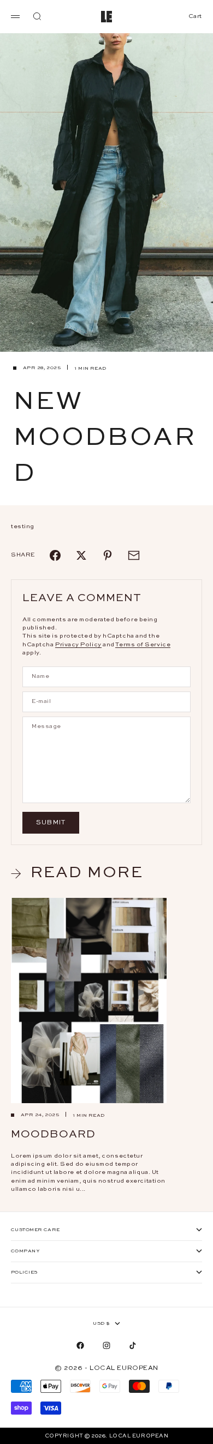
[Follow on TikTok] (132, 1345)
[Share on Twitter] (81, 555)
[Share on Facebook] (55, 555)
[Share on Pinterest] (107, 555)
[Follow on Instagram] (106, 1345)
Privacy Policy (78, 645)
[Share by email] (133, 555)
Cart (195, 16)
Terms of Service (142, 645)
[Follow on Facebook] (80, 1345)
